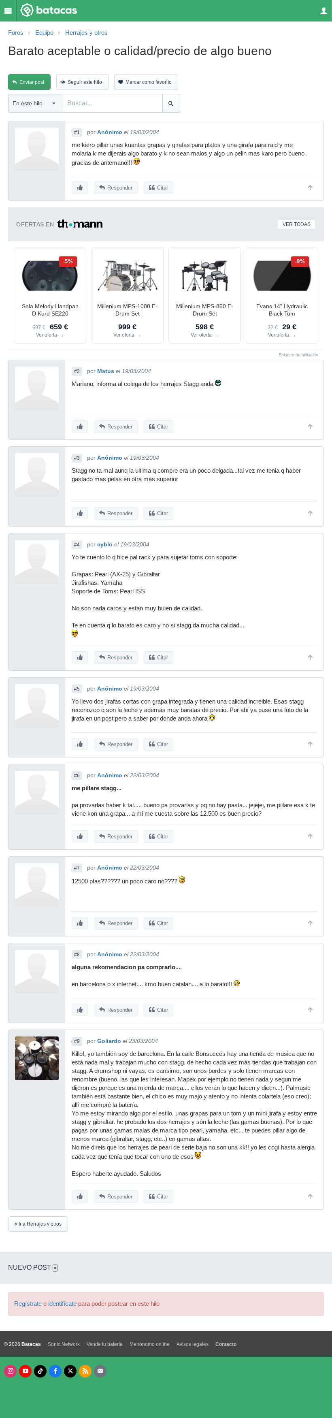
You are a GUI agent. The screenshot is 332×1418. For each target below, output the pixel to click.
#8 (77, 954)
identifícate (62, 1304)
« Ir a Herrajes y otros (38, 1224)
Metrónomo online (150, 1344)
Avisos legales (193, 1344)
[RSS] (85, 1371)
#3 (77, 458)
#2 (77, 371)
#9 (77, 1041)
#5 (77, 689)
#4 (77, 545)
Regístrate (28, 1304)
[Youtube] (25, 1371)
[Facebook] (55, 1371)
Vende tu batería (105, 1344)
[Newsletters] (100, 1371)
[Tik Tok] (40, 1371)
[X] (70, 1371)
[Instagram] (10, 1371)
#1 (77, 132)
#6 (77, 775)
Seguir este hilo (85, 82)
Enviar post (31, 82)
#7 (77, 868)
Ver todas (297, 224)
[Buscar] (171, 103)
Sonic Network (64, 1344)
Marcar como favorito (149, 82)
